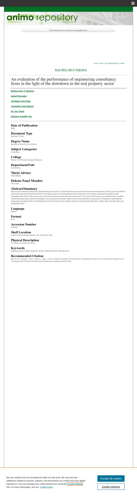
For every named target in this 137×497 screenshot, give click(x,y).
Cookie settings (75, 484)
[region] (68, 482)
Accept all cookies (111, 478)
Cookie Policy (46, 487)
